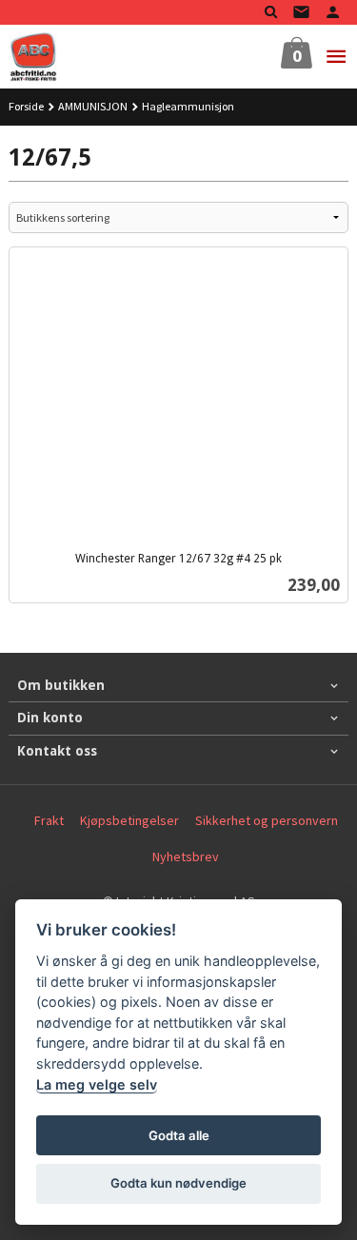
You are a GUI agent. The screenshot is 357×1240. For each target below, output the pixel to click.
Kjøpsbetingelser (129, 820)
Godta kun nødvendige (178, 1183)
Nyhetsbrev (185, 856)
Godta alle (179, 1135)
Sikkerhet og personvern (266, 820)
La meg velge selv (96, 1084)
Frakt (49, 820)
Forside (26, 106)
